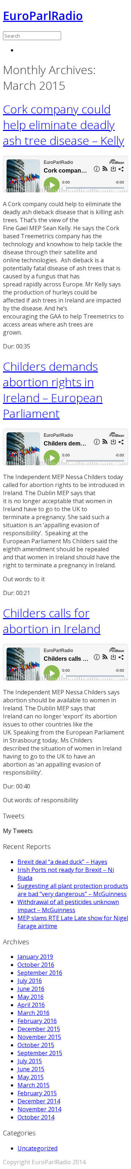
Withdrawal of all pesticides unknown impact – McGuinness (68, 906)
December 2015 (38, 1029)
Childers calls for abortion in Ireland (51, 620)
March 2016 (33, 1013)
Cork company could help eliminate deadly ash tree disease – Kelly (63, 124)
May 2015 (30, 1077)
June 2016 (30, 989)
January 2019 (35, 957)
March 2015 (33, 1085)
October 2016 (35, 965)
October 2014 (35, 1117)
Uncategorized (37, 1148)
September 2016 (39, 973)
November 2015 (39, 1037)
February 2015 (37, 1093)
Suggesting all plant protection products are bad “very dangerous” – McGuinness (72, 890)
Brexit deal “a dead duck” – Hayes (62, 862)
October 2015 (35, 1045)
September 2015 (39, 1053)
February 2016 (37, 1021)
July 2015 (29, 1061)
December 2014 (38, 1101)
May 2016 (30, 997)
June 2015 (30, 1069)
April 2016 (31, 1005)
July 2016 (29, 981)
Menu (25, 50)
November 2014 (39, 1109)
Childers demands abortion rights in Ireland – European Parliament (53, 389)
